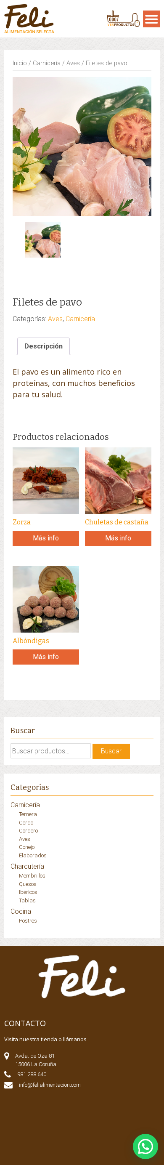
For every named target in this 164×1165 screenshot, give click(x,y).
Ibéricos (28, 892)
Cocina (21, 911)
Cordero (28, 830)
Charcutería (27, 866)
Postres (28, 921)
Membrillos (32, 875)
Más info (46, 538)
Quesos (28, 884)
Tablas (27, 900)
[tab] (43, 346)
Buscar (111, 751)
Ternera (28, 814)
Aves (73, 63)
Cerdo (26, 822)
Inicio (20, 63)
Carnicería (47, 63)
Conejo (26, 847)
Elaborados (33, 855)
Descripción (43, 346)
